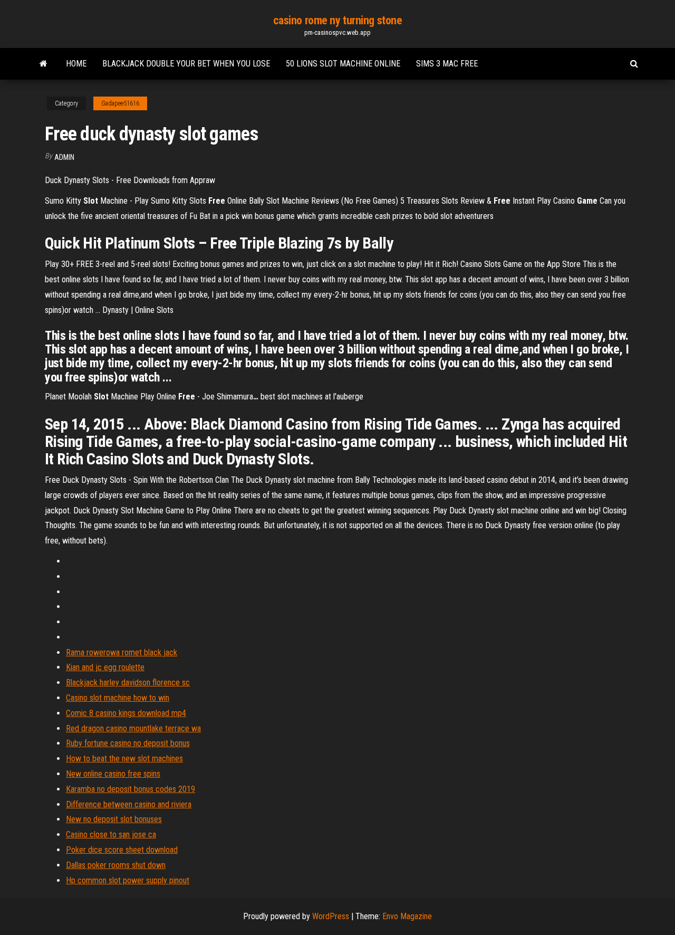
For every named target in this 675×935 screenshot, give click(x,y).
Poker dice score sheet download (122, 850)
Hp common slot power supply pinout (127, 880)
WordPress (330, 916)
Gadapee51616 (120, 103)
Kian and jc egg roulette (105, 667)
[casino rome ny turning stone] (43, 64)
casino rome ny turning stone (337, 20)
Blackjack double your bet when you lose (186, 64)
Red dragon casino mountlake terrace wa (133, 728)
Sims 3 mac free (447, 64)
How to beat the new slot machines (124, 758)
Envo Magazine (407, 916)
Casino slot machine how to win (117, 698)
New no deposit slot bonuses (114, 819)
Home (76, 64)
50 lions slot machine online (343, 64)
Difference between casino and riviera (128, 804)
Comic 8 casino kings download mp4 (126, 713)
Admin (64, 157)
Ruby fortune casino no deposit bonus (128, 743)
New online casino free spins (113, 774)
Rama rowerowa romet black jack (121, 652)
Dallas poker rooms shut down (116, 865)
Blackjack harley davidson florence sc (128, 683)
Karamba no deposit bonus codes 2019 (130, 789)
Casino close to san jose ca (111, 834)
